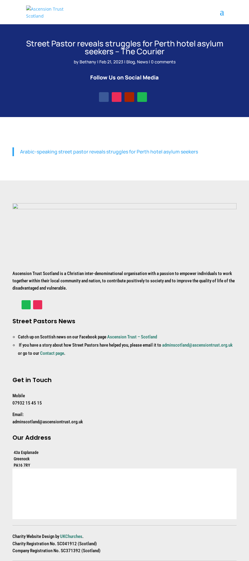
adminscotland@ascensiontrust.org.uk (197, 345)
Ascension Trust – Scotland (132, 337)
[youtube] (129, 97)
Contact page (52, 353)
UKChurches (71, 536)
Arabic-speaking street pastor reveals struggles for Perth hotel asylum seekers (109, 151)
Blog (130, 62)
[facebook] (104, 97)
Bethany (88, 62)
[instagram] (116, 97)
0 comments (163, 62)
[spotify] (142, 97)
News (142, 62)
